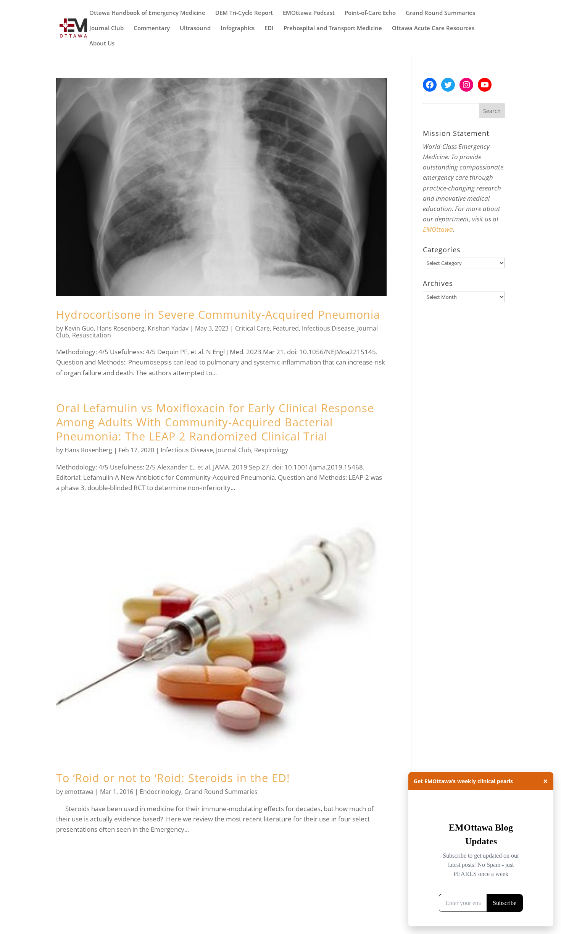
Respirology (271, 450)
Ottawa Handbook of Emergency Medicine (147, 13)
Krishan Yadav (168, 328)
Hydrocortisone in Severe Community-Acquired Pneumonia (218, 314)
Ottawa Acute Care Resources (433, 28)
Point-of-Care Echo (370, 13)
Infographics (238, 28)
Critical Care (252, 328)
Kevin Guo (79, 328)
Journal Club (106, 28)
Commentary (152, 28)
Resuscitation (91, 335)
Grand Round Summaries (440, 13)
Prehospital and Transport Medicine (333, 28)
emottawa (79, 791)
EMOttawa (438, 229)
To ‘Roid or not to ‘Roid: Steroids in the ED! (173, 777)
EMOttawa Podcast (309, 13)
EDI (269, 28)
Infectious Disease (328, 328)
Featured (286, 328)
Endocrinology (160, 791)
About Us (101, 43)
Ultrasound (195, 28)
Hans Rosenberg (121, 328)
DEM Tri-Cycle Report (244, 13)
